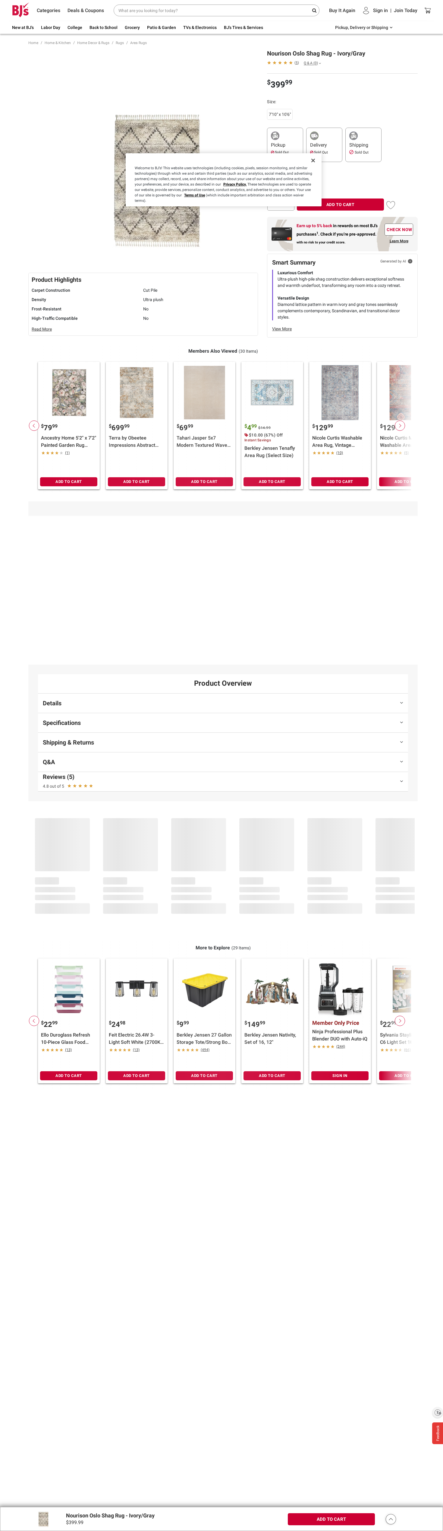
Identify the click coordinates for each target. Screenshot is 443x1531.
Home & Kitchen (58, 43)
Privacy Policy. (235, 184)
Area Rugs (138, 43)
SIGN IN (339, 1075)
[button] (390, 1519)
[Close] (313, 160)
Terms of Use (194, 195)
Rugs (120, 43)
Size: (271, 101)
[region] (224, 179)
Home (33, 43)
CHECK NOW (399, 229)
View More (282, 328)
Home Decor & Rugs (93, 43)
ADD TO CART (340, 204)
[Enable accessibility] (437, 1412)
